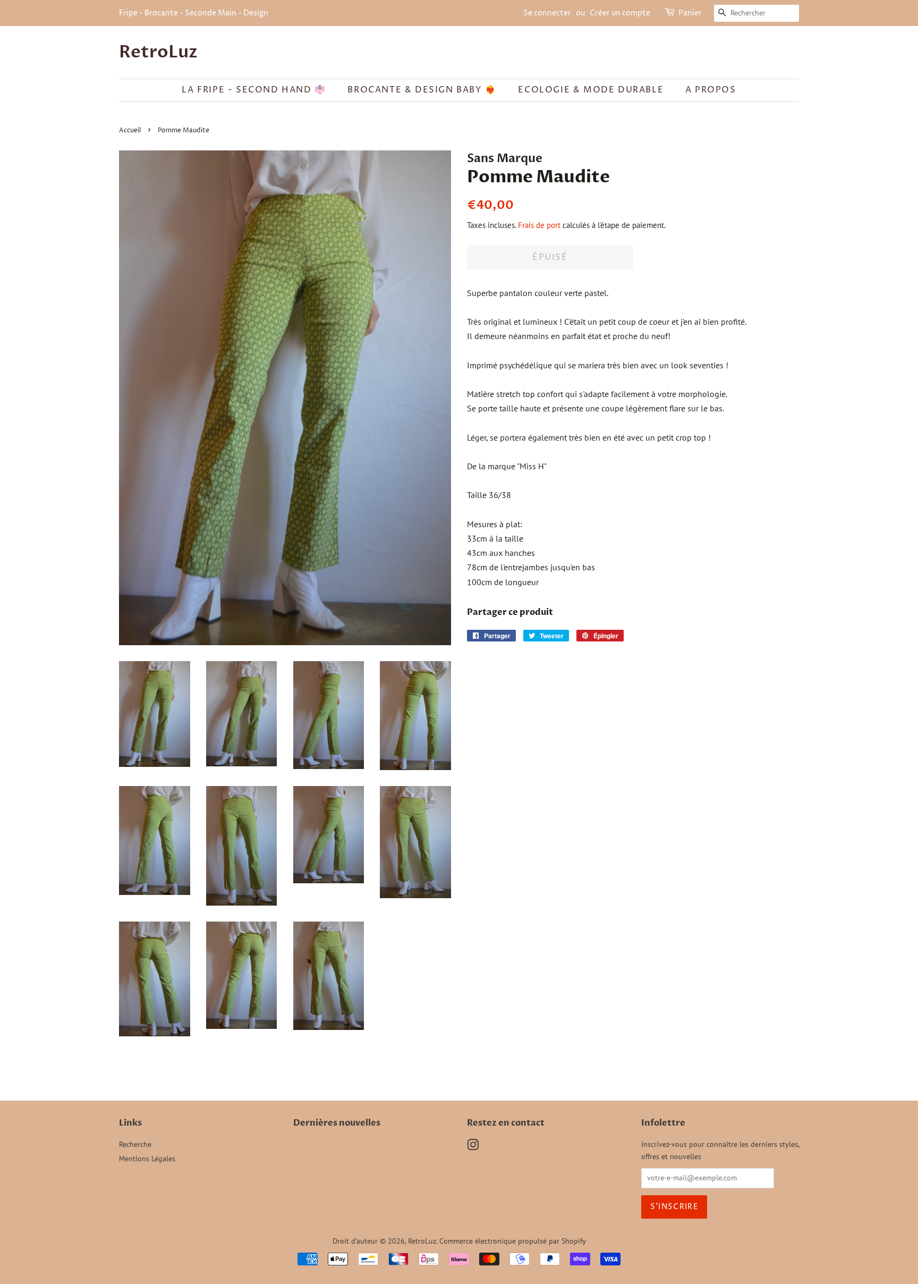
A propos (710, 90)
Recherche (135, 1144)
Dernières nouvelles (336, 1123)
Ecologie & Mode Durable (591, 90)
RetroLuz (158, 52)
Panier (690, 13)
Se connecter (547, 13)
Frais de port (539, 225)
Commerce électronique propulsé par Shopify (512, 1241)
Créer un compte (620, 13)
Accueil (130, 130)
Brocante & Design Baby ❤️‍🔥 (421, 90)
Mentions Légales (147, 1158)
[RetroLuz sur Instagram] (473, 1147)
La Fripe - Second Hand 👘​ (254, 90)
